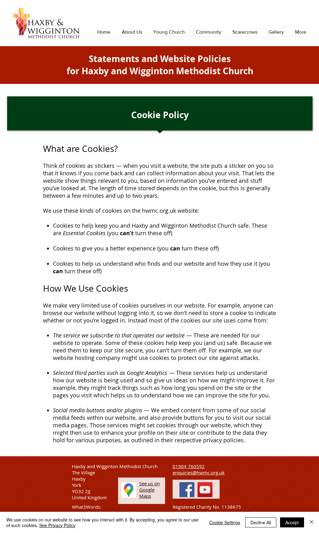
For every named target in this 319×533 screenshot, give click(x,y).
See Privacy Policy (57, 525)
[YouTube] (205, 489)
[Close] (311, 522)
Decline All (260, 522)
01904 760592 (189, 466)
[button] (149, 489)
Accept (292, 522)
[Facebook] (186, 489)
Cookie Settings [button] (224, 522)
